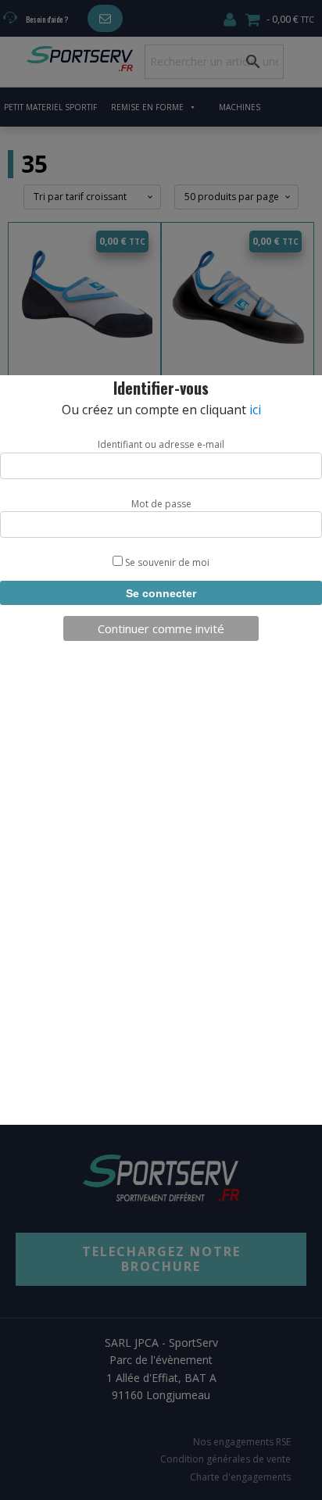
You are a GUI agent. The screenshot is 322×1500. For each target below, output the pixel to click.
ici (255, 409)
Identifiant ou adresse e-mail (161, 444)
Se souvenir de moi (166, 562)
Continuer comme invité (161, 628)
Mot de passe (161, 503)
